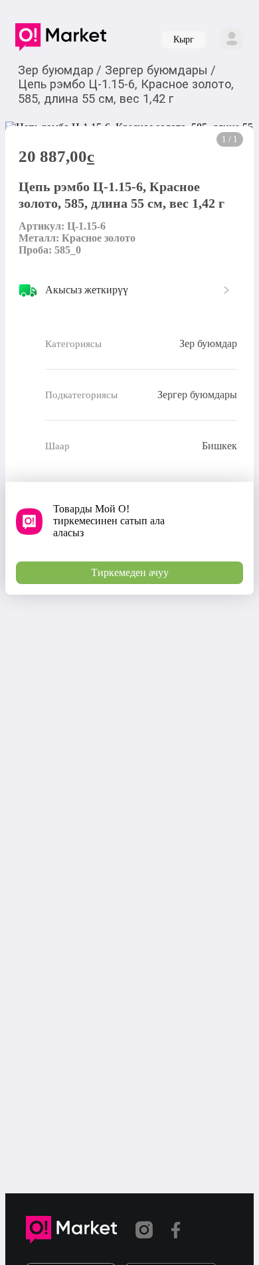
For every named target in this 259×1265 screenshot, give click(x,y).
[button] (60, 39)
